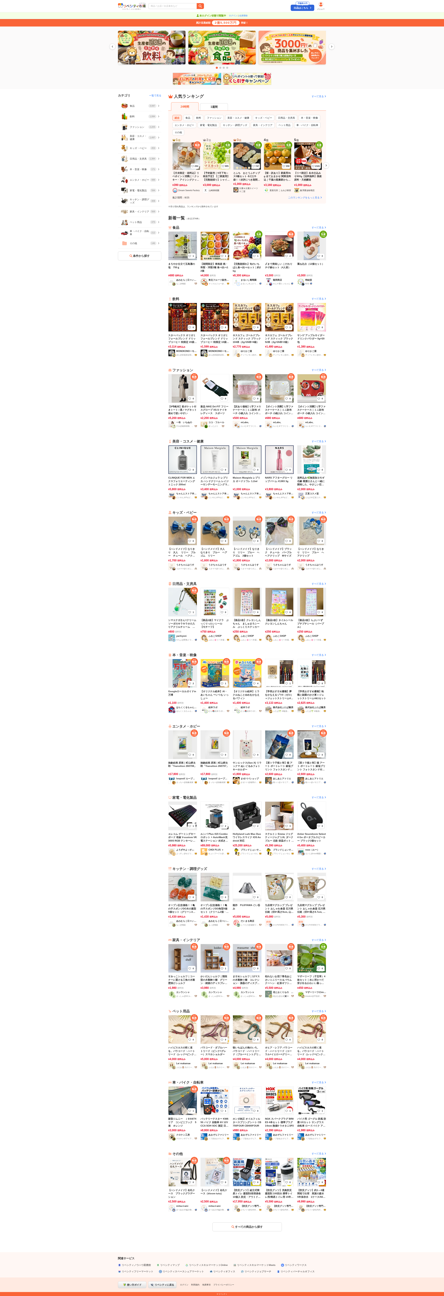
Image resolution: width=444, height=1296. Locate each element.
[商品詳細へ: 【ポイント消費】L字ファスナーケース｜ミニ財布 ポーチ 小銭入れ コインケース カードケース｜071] (311, 400)
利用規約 (195, 1285)
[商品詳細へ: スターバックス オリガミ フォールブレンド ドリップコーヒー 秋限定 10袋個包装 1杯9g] (214, 329)
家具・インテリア (262, 125)
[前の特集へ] (112, 46)
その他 (178, 132)
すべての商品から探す (249, 1226)
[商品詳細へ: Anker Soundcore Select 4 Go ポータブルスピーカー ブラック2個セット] (311, 828)
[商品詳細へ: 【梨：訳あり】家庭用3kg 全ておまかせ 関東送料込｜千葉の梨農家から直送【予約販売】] (278, 167)
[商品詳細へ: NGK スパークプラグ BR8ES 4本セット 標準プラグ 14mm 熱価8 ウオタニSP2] (279, 1112)
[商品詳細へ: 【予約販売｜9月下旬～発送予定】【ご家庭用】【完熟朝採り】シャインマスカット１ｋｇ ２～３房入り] (217, 167)
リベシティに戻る (164, 1284)
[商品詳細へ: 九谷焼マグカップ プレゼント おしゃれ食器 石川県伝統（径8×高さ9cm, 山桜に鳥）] (279, 899)
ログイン (233, 15)
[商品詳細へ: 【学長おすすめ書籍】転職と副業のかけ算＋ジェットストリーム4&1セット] (311, 685)
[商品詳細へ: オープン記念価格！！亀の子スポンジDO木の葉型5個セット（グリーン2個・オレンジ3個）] (182, 899)
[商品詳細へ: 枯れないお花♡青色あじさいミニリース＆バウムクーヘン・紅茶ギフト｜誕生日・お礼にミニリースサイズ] (279, 970)
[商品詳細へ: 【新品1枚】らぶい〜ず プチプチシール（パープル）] (311, 614)
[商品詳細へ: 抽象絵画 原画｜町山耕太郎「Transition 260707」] (214, 756)
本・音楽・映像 (309, 117)
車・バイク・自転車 (307, 125)
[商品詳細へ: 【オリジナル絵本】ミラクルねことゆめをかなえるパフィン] (247, 685)
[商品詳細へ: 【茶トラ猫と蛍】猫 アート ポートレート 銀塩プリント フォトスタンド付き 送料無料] (311, 756)
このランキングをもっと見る (304, 197)
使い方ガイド (134, 1284)
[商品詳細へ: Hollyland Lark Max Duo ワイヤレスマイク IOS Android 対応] (247, 828)
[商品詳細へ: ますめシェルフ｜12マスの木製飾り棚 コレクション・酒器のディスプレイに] (247, 970)
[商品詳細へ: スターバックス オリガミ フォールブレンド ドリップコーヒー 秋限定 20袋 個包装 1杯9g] (182, 329)
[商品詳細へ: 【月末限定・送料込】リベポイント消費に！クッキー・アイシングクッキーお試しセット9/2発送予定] (186, 167)
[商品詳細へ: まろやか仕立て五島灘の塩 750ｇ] (182, 258)
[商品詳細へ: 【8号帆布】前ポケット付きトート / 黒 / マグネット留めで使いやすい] (182, 400)
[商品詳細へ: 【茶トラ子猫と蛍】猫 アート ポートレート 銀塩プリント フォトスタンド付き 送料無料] (279, 756)
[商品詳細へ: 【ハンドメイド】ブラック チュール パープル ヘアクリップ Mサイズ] (279, 543)
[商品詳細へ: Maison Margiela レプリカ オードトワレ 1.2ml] (247, 471)
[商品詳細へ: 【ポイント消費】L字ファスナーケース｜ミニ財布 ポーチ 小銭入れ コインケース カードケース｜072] (279, 400)
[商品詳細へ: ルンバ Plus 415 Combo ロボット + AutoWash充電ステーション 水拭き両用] (214, 828)
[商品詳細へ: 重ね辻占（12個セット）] (311, 258)
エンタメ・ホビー (184, 125)
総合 (177, 117)
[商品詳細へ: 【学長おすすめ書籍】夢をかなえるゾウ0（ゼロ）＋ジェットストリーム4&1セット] (279, 685)
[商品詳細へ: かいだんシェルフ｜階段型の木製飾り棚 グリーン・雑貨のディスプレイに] (214, 970)
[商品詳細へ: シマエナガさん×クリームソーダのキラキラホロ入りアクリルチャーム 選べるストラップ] (182, 614)
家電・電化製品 (208, 125)
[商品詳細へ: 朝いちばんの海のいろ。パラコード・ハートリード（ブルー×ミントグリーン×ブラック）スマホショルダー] (247, 1041)
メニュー (321, 9)
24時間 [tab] (185, 106)
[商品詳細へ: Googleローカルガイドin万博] (182, 685)
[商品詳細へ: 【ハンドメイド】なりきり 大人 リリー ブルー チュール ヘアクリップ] (182, 543)
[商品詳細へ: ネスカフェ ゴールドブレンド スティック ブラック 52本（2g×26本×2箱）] (279, 329)
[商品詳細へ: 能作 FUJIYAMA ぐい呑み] (247, 899)
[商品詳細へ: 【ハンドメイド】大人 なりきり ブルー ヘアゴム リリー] (214, 543)
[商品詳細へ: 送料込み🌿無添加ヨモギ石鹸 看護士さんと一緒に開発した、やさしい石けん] (311, 471)
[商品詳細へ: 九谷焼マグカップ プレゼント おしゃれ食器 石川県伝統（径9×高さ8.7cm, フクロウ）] (311, 899)
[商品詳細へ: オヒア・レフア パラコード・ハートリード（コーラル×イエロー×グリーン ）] (279, 1041)
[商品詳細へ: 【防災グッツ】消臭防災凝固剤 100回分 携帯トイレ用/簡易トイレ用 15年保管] (279, 1184)
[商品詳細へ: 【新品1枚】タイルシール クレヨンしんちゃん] (279, 614)
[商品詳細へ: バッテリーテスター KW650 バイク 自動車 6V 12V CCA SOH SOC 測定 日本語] (214, 1112)
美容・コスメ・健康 (238, 117)
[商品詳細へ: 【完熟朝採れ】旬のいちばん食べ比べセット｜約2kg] (247, 258)
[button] (194, 6)
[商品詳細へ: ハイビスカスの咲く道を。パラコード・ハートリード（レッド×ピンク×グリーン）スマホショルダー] (182, 1041)
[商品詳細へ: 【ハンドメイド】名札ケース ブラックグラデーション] (182, 1184)
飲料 (198, 117)
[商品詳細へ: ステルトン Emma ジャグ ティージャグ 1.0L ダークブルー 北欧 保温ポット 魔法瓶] (279, 828)
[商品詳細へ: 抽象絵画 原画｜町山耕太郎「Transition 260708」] (182, 756)
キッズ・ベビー (263, 117)
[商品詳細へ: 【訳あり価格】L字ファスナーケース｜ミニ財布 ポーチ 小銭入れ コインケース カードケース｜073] (247, 400)
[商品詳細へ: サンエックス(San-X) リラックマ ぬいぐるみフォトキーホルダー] (247, 756)
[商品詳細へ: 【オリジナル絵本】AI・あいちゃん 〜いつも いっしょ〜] (214, 685)
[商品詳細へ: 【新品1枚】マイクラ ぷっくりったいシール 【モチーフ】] (214, 614)
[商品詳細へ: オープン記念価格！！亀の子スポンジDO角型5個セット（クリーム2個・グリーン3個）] (214, 899)
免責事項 (206, 1285)
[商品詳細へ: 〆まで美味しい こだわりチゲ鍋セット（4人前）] (279, 258)
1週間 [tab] (214, 106)
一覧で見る (155, 95)
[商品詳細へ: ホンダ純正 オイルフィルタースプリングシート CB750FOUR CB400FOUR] (247, 1112)
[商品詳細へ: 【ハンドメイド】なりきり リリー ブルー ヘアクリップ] (311, 543)
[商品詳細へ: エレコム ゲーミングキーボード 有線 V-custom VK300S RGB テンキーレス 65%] (182, 828)
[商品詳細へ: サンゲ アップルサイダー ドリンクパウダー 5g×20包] (311, 329)
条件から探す (141, 255)
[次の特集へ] (331, 46)
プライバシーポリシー (223, 1285)
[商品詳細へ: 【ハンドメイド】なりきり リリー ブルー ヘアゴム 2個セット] (247, 543)
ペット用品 (284, 125)
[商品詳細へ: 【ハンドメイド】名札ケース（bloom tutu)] (214, 1184)
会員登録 (243, 15)
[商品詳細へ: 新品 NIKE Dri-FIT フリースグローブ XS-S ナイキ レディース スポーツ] (214, 400)
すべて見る (318, 96)
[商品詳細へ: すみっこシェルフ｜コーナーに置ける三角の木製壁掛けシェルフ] (182, 970)
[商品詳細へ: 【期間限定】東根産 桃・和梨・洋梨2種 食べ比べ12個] (214, 258)
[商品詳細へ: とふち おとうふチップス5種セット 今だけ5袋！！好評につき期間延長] (247, 167)
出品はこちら (301, 7)
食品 (187, 117)
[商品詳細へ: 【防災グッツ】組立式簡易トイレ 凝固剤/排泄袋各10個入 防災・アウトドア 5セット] (247, 1184)
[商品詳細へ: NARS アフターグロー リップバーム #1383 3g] (279, 471)
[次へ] (326, 165)
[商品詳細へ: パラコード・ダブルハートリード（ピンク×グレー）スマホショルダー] (214, 1041)
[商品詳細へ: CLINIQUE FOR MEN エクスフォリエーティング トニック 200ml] (182, 471)
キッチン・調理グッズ (235, 125)
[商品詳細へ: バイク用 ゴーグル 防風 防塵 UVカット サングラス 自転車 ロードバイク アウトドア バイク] (311, 1112)
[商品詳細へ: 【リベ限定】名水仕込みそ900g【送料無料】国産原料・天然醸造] (308, 167)
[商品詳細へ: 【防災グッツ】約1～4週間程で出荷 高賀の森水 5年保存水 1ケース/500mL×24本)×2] (311, 1184)
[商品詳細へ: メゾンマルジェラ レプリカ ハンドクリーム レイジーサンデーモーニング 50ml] (214, 471)
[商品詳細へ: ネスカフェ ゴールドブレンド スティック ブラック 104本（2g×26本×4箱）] (247, 329)
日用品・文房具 (286, 117)
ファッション (214, 117)
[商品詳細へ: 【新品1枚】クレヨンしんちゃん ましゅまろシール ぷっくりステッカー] (247, 614)
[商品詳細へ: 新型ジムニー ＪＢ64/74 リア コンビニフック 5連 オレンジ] (182, 1112)
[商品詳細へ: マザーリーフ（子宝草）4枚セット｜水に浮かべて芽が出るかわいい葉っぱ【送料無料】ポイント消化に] (311, 970)
